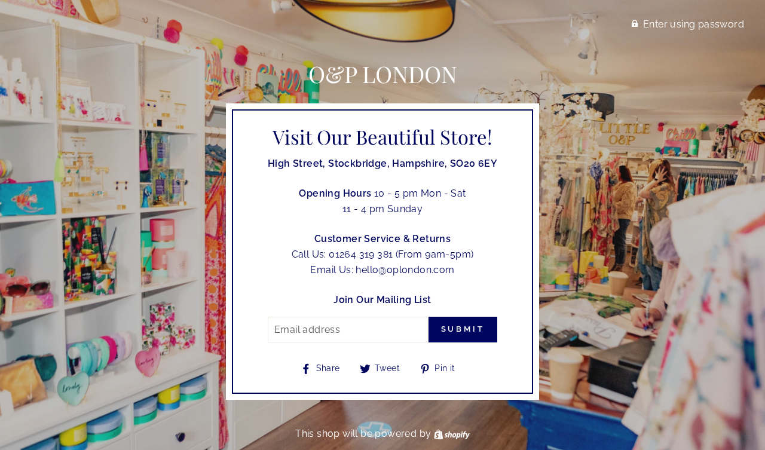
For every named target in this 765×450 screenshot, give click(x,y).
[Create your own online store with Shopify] (452, 433)
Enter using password (693, 24)
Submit (463, 329)
